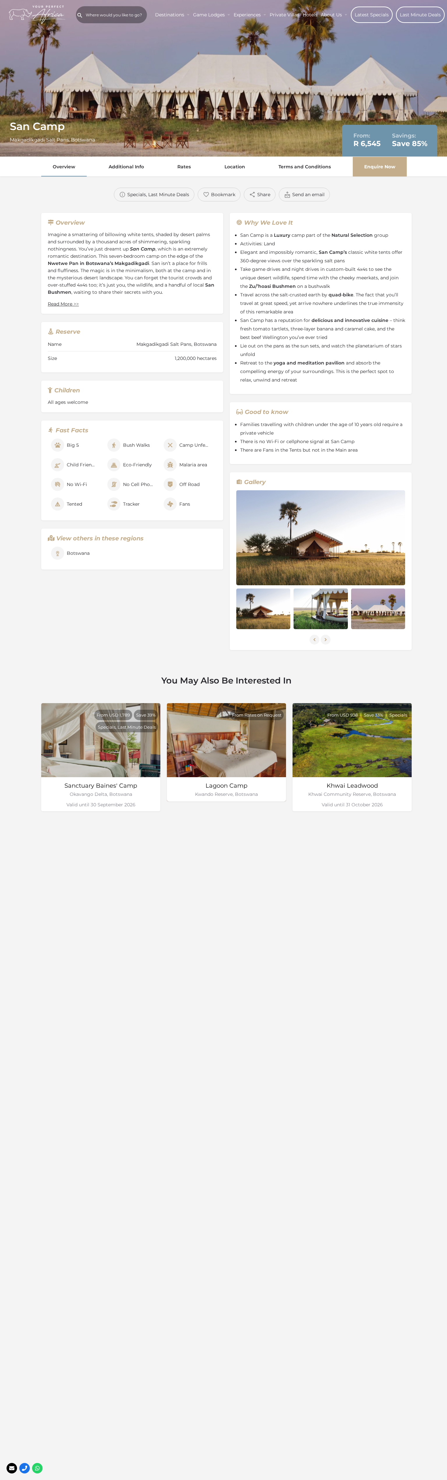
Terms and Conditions (304, 167)
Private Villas (284, 15)
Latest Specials (372, 15)
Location (234, 167)
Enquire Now (379, 167)
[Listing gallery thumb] (320, 537)
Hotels (310, 15)
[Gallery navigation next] (326, 640)
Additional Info (126, 167)
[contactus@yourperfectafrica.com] (12, 1468)
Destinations (169, 15)
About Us (331, 15)
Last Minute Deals (420, 15)
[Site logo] (38, 14)
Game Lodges (209, 15)
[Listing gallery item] (263, 609)
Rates (184, 167)
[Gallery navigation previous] (315, 640)
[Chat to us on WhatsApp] (37, 1468)
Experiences (247, 15)
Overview (64, 167)
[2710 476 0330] (24, 1468)
